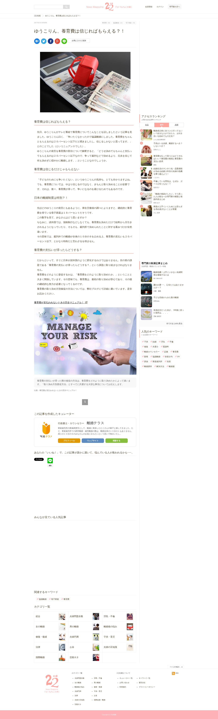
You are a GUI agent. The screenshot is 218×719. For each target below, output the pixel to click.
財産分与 (169, 356)
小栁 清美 (157, 291)
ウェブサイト (93, 440)
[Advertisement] (59, 491)
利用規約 (123, 687)
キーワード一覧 (144, 678)
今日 (147, 125)
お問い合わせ (124, 682)
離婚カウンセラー (152, 352)
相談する (116, 440)
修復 (146, 347)
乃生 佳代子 (157, 316)
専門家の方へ (174, 7)
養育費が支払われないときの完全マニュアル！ (59, 302)
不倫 (171, 342)
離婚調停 (148, 366)
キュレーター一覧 (126, 678)
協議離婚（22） (118, 23)
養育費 (66, 599)
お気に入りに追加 (79, 41)
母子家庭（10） (131, 23)
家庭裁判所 (157, 361)
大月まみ (156, 301)
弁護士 (155, 347)
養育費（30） (106, 23)
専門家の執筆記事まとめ (154, 263)
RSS (177, 673)
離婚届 (172, 366)
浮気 (163, 342)
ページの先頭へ (175, 667)
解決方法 (160, 366)
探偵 (146, 361)
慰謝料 (166, 347)
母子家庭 (55, 599)
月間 (176, 125)
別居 (169, 361)
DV (178, 356)
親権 (146, 356)
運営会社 (142, 682)
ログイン (160, 7)
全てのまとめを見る (174, 323)
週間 (161, 125)
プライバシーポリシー (147, 687)
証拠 (166, 352)
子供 (146, 342)
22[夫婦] (37, 16)
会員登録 (148, 7)
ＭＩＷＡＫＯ (157, 278)
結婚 (154, 342)
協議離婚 (43, 599)
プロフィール (69, 440)
